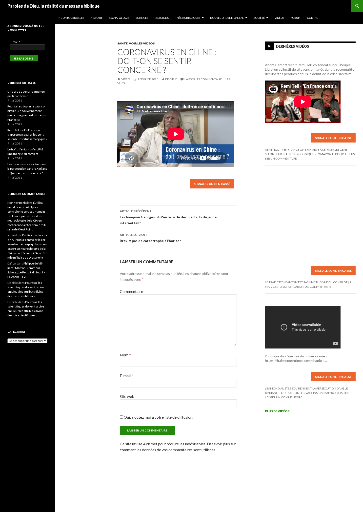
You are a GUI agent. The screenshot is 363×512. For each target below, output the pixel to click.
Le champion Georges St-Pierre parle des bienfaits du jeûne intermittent (168, 217)
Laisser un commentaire (203, 79)
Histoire (96, 17)
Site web (127, 396)
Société (259, 17)
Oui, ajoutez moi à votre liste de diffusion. (158, 417)
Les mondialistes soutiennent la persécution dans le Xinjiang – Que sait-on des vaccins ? (27, 168)
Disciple (171, 79)
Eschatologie (119, 17)
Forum (296, 17)
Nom (125, 354)
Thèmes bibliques (187, 17)
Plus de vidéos (279, 411)
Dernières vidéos (292, 46)
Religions (162, 17)
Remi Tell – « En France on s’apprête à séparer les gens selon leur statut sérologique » (27, 134)
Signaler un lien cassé (212, 184)
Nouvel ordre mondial (227, 17)
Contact (313, 17)
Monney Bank (16, 203)
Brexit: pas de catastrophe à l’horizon (151, 238)
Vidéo (125, 79)
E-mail (126, 375)
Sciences (142, 17)
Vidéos (279, 17)
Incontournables (71, 17)
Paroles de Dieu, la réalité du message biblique (53, 6)
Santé (122, 43)
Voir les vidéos (142, 43)
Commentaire (131, 291)
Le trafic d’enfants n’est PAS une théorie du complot (306, 282)
